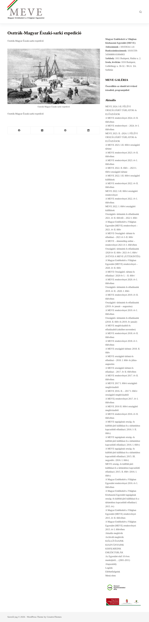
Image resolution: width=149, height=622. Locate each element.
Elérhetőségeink (112, 571)
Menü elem (110, 575)
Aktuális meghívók (114, 533)
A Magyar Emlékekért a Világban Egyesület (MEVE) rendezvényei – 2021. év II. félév (121, 226)
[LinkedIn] (88, 130)
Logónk (109, 568)
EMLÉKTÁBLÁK (114, 552)
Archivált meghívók (114, 537)
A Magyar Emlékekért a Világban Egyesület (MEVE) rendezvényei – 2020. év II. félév (121, 264)
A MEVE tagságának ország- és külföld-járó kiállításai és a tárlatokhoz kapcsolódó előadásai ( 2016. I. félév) (122, 441)
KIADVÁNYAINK (114, 545)
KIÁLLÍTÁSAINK (114, 541)
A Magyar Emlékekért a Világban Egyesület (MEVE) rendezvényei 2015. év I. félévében (120, 525)
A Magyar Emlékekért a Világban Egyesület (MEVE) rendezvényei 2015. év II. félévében (120, 514)
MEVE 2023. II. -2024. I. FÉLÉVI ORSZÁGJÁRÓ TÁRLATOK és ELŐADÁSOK (121, 137)
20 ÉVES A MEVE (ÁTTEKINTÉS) (122, 256)
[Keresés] (140, 12)
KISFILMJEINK (113, 548)
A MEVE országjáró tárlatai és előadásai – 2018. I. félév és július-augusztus (121, 360)
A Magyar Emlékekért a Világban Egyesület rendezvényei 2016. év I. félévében (121, 483)
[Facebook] (19, 130)
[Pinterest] (65, 130)
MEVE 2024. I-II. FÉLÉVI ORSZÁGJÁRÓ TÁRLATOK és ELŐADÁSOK (121, 110)
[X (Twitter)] (42, 130)
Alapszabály (111, 564)
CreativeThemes (54, 617)
